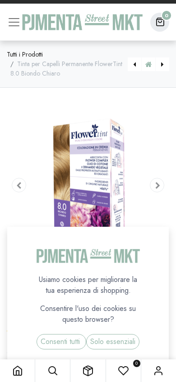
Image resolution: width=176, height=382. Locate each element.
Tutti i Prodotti (25, 54)
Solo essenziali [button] (112, 341)
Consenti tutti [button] (61, 341)
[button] (52, 370)
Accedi (158, 370)
